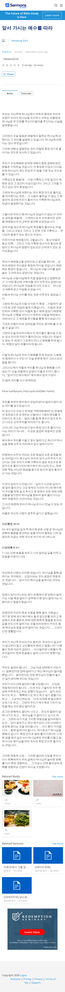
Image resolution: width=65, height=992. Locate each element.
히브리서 (7, 51)
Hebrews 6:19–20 (11, 59)
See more (57, 776)
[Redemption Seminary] (33, 929)
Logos (23, 975)
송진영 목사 (41, 870)
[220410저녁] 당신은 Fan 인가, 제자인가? (27, 897)
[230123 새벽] (43, 867)
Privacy (38, 979)
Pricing (27, 979)
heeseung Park (19, 40)
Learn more (52, 15)
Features (15, 979)
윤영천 (7, 870)
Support (36, 982)
